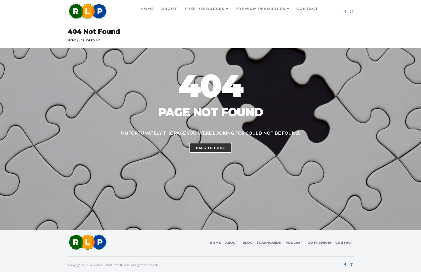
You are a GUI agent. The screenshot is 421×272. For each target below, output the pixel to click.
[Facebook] (345, 11)
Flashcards (269, 242)
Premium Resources (261, 8)
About (169, 8)
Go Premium (319, 242)
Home (147, 8)
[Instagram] (351, 11)
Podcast (294, 242)
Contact (307, 8)
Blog (247, 242)
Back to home (210, 148)
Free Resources (205, 8)
